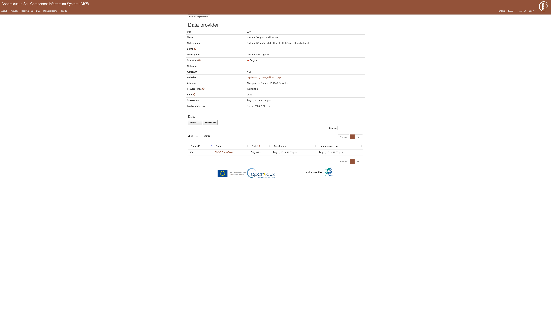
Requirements (27, 10)
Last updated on (329, 146)
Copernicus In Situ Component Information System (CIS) (45, 3)
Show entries (199, 135)
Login (531, 10)
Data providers (50, 10)
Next (359, 136)
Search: (333, 127)
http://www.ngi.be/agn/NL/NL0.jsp (264, 77)
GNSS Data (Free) (224, 152)
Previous (343, 136)
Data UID (195, 146)
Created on (280, 146)
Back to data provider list (198, 16)
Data (38, 10)
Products (14, 10)
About (4, 10)
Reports (63, 10)
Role (254, 146)
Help (503, 10)
